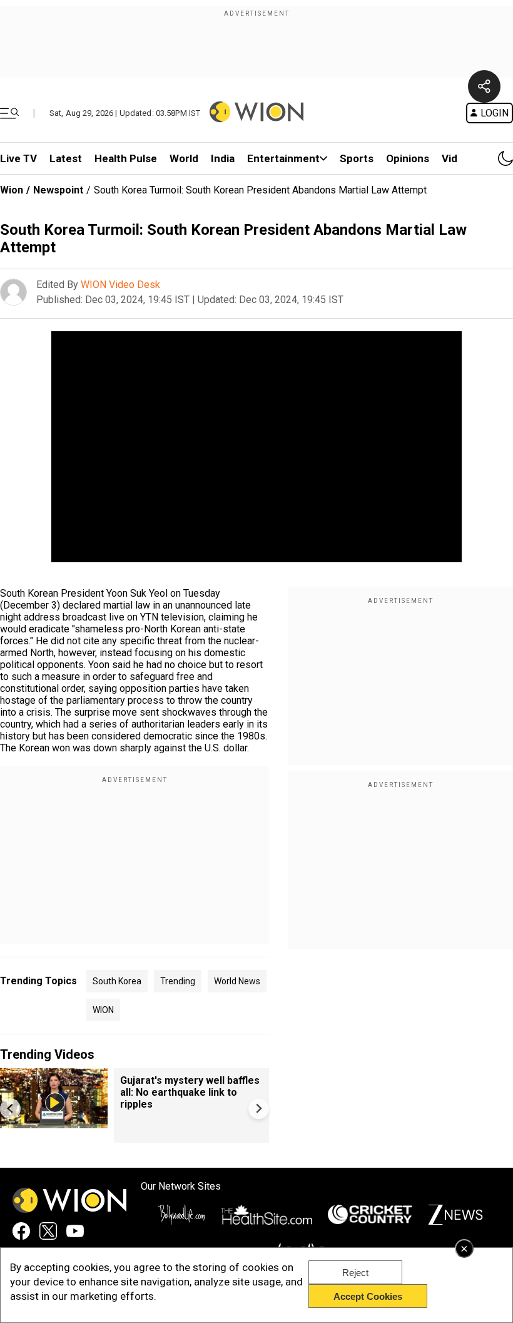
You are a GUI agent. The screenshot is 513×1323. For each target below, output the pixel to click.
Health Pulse (125, 158)
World (184, 158)
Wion (11, 190)
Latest (65, 158)
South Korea (117, 981)
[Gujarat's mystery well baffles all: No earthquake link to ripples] (54, 1122)
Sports (356, 158)
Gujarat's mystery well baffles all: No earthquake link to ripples (190, 1092)
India (223, 158)
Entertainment (283, 158)
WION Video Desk (120, 285)
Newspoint (58, 190)
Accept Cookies (367, 1296)
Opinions (407, 158)
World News (237, 981)
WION (103, 1010)
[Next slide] (258, 1108)
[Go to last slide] (10, 1108)
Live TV (18, 158)
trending (177, 981)
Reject (355, 1272)
